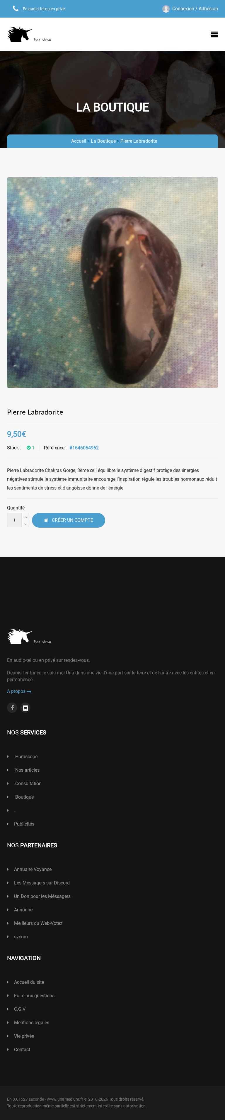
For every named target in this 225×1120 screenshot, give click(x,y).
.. (15, 810)
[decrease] (25, 523)
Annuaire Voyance (33, 869)
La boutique (103, 141)
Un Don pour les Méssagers (42, 896)
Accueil (78, 141)
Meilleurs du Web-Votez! (39, 923)
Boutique (24, 797)
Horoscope (26, 756)
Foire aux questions (34, 995)
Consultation (28, 783)
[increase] (25, 516)
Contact (22, 1049)
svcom (21, 937)
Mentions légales (31, 1022)
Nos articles (27, 770)
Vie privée (24, 1036)
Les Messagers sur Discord (42, 883)
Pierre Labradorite (138, 141)
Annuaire (23, 910)
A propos (17, 691)
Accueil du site (29, 982)
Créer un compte (70, 520)
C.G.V (19, 1009)
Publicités (24, 824)
